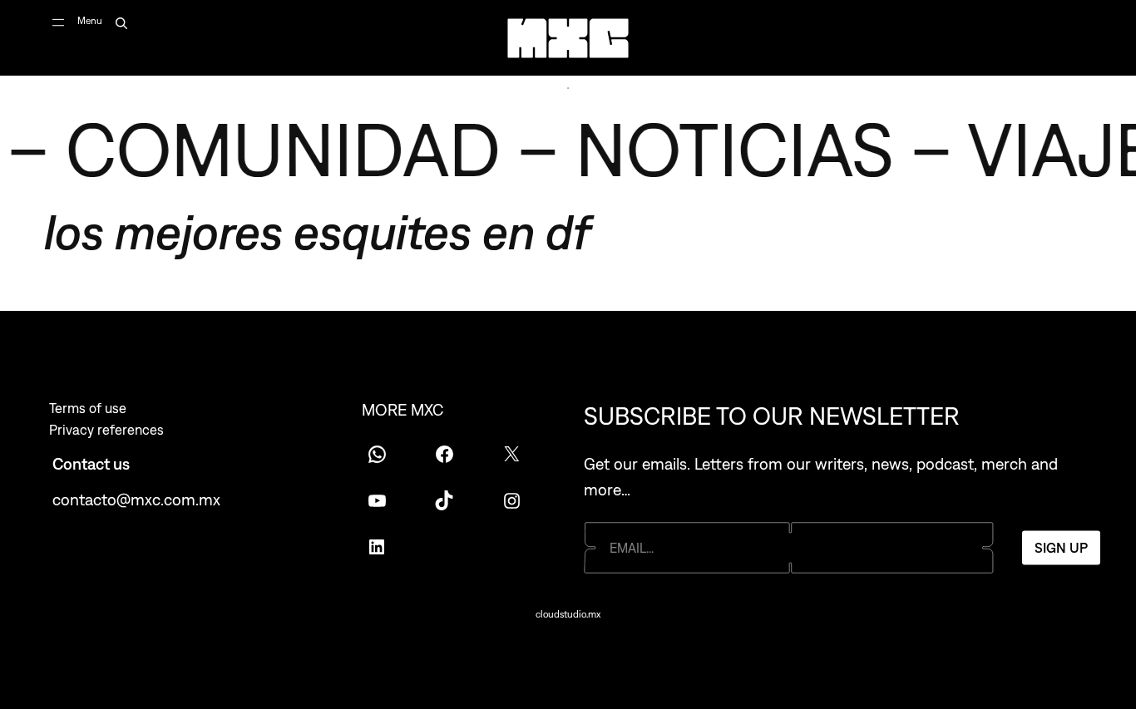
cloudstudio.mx (568, 614)
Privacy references (106, 429)
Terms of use (87, 408)
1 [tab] (568, 88)
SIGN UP (1061, 547)
